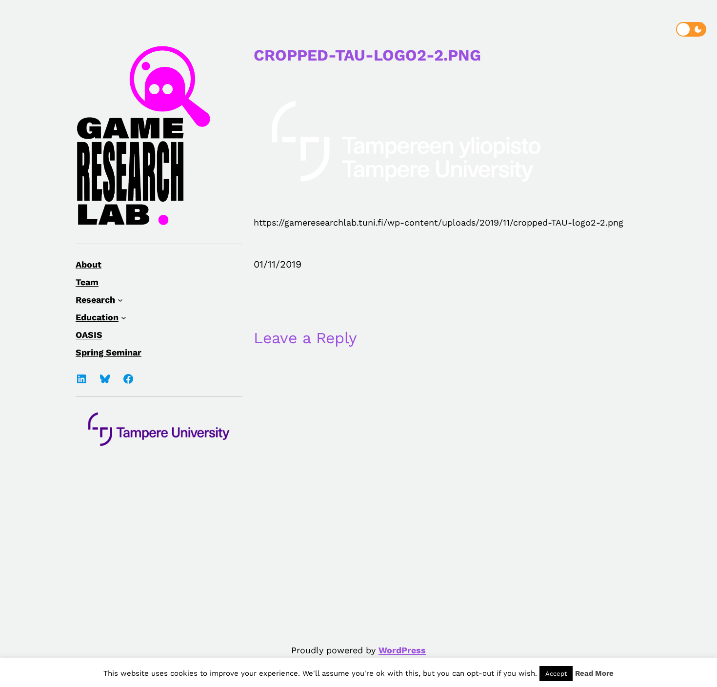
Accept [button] (556, 673)
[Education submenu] (123, 317)
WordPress (402, 650)
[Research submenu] (120, 299)
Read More (594, 673)
